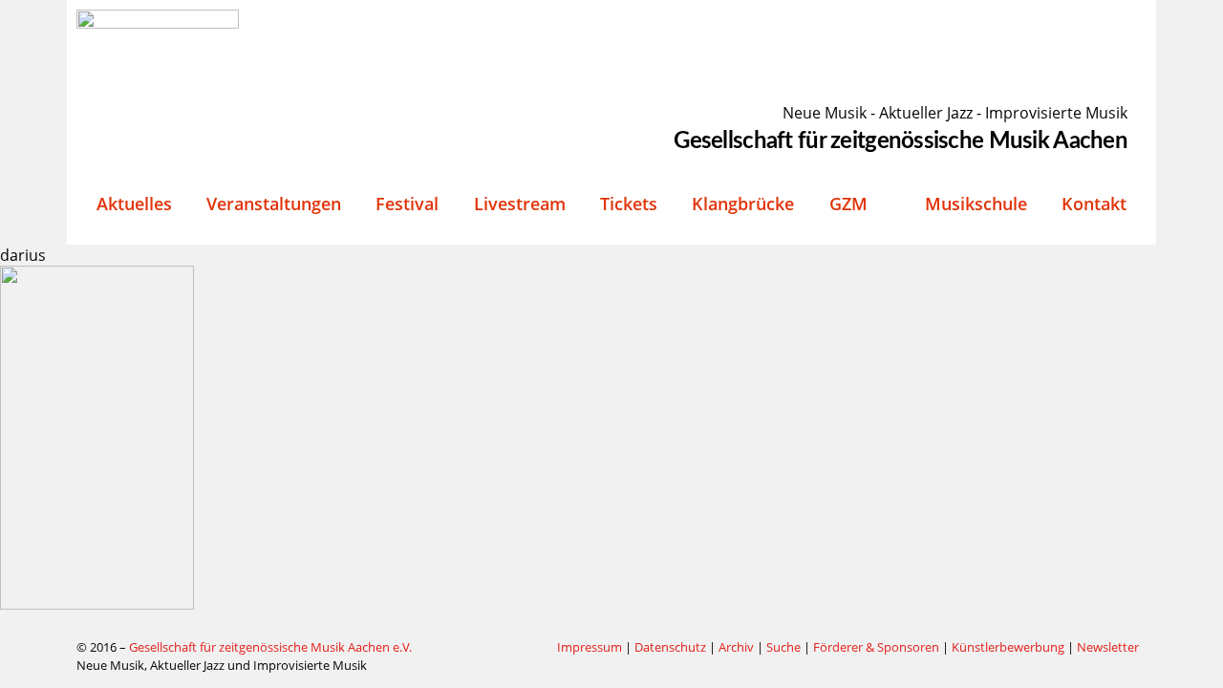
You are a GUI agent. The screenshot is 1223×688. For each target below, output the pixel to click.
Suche (783, 647)
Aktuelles (134, 203)
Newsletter (1108, 647)
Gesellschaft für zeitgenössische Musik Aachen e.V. (270, 647)
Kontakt (1094, 203)
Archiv (736, 647)
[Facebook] (495, 647)
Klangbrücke (743, 203)
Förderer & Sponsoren (876, 647)
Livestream (520, 203)
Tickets (628, 203)
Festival (407, 203)
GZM (848, 203)
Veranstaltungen (273, 203)
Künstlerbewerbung (1009, 647)
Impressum (589, 647)
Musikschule (976, 203)
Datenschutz (670, 647)
